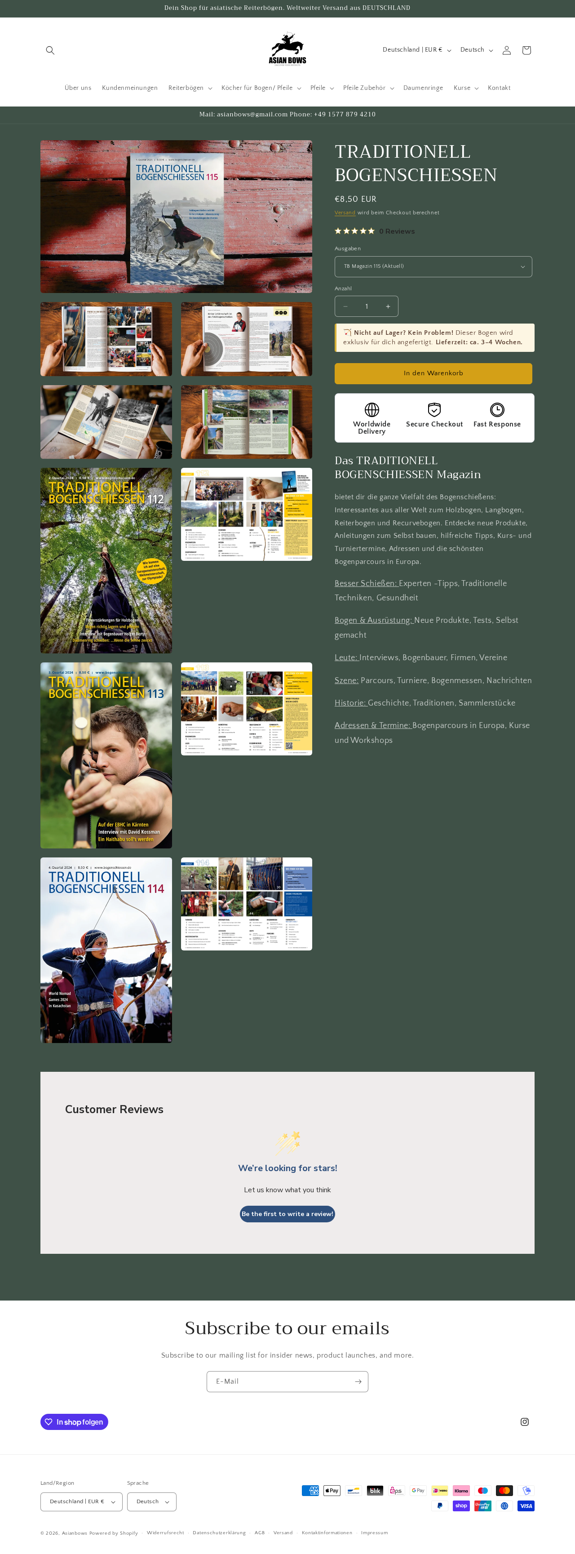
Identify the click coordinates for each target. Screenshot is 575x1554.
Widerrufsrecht (165, 1533)
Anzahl (343, 288)
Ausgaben (348, 248)
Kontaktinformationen (327, 1533)
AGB (260, 1533)
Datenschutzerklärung (219, 1533)
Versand (345, 213)
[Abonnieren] (358, 1381)
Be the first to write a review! (287, 1214)
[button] (50, 50)
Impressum (374, 1533)
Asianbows (75, 1533)
